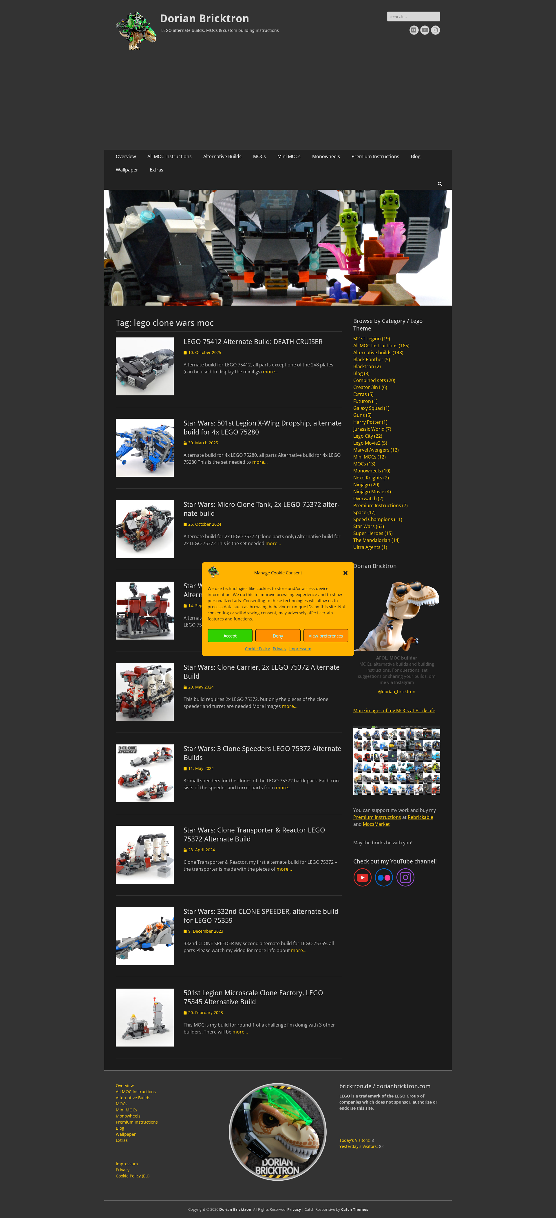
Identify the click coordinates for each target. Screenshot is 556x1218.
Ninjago (361, 484)
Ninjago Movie (368, 491)
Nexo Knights (367, 477)
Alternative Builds (222, 156)
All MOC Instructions (169, 156)
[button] (345, 573)
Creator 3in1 (367, 387)
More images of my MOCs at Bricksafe (394, 710)
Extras (156, 170)
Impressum (300, 648)
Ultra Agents (367, 547)
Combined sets (369, 380)
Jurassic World (369, 429)
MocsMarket (376, 824)
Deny (278, 635)
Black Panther (368, 359)
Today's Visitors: (355, 1140)
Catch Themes (354, 1209)
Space (359, 512)
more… (270, 371)
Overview (126, 156)
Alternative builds (372, 352)
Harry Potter (367, 422)
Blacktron (363, 366)
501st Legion (367, 338)
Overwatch (365, 498)
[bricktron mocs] (278, 304)
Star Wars (364, 526)
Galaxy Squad (368, 408)
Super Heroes (368, 533)
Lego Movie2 (367, 443)
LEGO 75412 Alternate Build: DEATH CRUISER (253, 342)
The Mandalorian (371, 540)
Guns (359, 415)
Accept (230, 635)
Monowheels (326, 156)
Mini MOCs (289, 156)
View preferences (326, 635)
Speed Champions (373, 519)
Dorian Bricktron (204, 18)
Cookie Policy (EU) (132, 1176)
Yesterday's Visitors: (359, 1146)
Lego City (363, 436)
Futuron (362, 401)
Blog (415, 156)
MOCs (259, 156)
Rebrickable (420, 817)
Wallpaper (127, 170)
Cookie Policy (257, 648)
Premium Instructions (375, 156)
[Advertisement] (278, 106)
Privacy (279, 648)
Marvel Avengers (371, 450)
